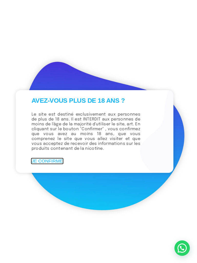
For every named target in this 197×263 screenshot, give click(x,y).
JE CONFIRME (47, 161)
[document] (98, 131)
